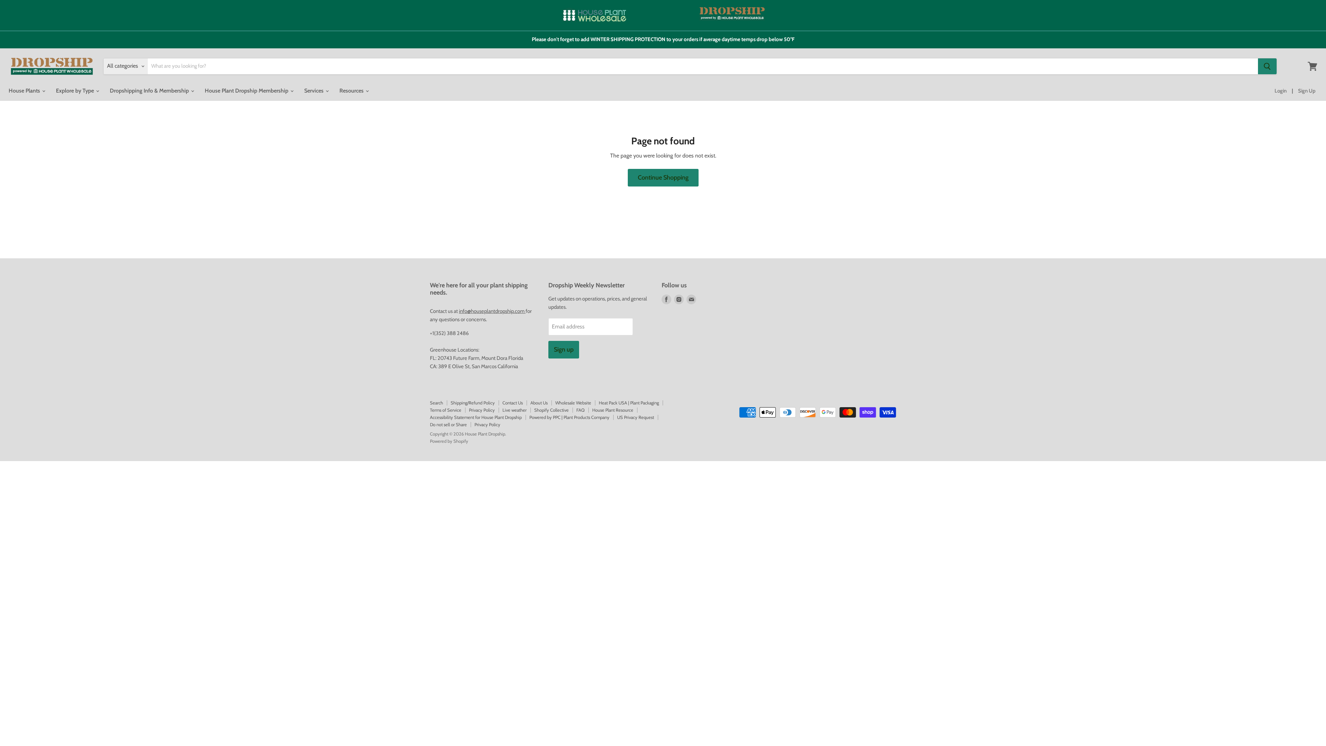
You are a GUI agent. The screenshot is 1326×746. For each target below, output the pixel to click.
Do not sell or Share (448, 424)
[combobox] (703, 66)
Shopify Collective (551, 410)
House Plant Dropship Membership (247, 90)
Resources (352, 90)
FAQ (580, 410)
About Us (539, 402)
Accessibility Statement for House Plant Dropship (476, 417)
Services (314, 90)
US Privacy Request (635, 417)
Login (1281, 91)
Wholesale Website (573, 402)
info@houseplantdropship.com (492, 311)
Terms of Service (445, 410)
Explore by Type (75, 90)
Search (436, 402)
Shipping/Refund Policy (473, 402)
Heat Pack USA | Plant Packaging (629, 402)
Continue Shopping (663, 177)
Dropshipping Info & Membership (150, 90)
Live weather (514, 410)
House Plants (25, 90)
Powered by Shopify (449, 441)
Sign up (564, 349)
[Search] (1267, 66)
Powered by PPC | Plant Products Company (569, 417)
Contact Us (512, 402)
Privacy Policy (482, 410)
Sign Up (1307, 91)
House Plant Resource (612, 410)
